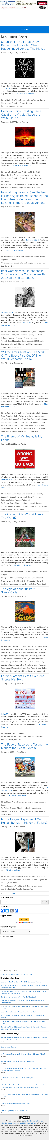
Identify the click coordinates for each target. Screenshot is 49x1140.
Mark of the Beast (19, 419)
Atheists (14, 736)
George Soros (9, 503)
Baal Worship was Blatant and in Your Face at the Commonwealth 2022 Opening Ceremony (23, 274)
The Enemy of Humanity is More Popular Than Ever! (18, 997)
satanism (19, 106)
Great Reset (28, 425)
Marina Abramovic (15, 506)
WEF (3, 432)
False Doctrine (31, 413)
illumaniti (40, 581)
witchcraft (20, 509)
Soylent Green (10, 266)
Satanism (15, 103)
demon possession (14, 659)
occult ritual (38, 344)
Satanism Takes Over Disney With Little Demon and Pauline (21, 982)
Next (15, 893)
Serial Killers (12, 883)
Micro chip (19, 428)
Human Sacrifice (31, 880)
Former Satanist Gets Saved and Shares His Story (22, 677)
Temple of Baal (16, 347)
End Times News (18, 100)
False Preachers (7, 416)
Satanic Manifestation (29, 652)
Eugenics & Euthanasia (15, 880)
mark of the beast (7, 428)
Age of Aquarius (9, 656)
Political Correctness (34, 497)
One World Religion (34, 419)
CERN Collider (35, 172)
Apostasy (15, 332)
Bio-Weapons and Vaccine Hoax (16, 877)
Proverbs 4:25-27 (7, 480)
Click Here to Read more (25, 94)
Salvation (9, 740)
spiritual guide (19, 671)
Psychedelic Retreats (37, 665)
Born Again (22, 736)
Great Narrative (17, 425)
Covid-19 (18, 886)
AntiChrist (7, 100)
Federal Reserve (10, 808)
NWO (30, 584)
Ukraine (4, 509)
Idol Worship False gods (10, 335)
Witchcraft (5, 181)
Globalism (19, 503)
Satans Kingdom (26, 103)
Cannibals (16, 257)
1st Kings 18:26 (7, 312)
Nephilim (22, 187)
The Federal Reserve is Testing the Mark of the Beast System (24, 746)
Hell (6, 187)
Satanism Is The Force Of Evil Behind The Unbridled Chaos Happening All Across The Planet (23, 45)
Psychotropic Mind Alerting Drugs (13, 668)
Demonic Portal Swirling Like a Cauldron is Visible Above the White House (21, 114)
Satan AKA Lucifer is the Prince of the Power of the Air (19, 1012)
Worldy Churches (39, 422)
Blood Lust (8, 257)
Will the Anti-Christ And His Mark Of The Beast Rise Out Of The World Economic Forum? (23, 355)
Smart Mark (40, 428)
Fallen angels (33, 184)
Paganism (5, 260)
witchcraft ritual (39, 671)
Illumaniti (39, 494)
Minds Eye (26, 659)
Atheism (7, 736)
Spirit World (36, 187)
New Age (38, 649)
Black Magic (16, 494)
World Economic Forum (14, 432)
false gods (13, 344)
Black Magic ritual (14, 341)
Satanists (32, 506)
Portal (29, 187)
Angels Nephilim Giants (12, 172)
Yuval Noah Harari (31, 432)
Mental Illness (39, 257)
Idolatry (31, 344)
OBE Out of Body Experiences (31, 662)
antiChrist (7, 184)
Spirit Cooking (42, 506)
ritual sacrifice (27, 889)
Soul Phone (31, 668)
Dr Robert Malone (29, 886)
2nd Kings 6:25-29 (32, 240)
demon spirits (22, 184)
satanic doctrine (9, 106)
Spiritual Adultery (7, 671)
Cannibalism (8, 263)
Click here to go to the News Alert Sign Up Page (16, 974)
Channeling (5, 175)
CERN (14, 184)
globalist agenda (29, 503)
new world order (29, 428)
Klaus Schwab (39, 425)
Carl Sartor (31, 736)
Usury (8, 814)
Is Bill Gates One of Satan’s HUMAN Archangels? (17, 1078)
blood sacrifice (9, 886)
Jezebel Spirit (6, 497)
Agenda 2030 (8, 578)
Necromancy (29, 175)
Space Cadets (41, 668)
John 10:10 (5, 88)
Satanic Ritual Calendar (9, 1047)
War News (12, 509)
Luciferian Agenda (32, 100)
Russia (25, 506)
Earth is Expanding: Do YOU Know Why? (14, 1111)
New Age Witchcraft (12, 662)
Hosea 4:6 (27, 323)
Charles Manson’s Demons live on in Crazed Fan (17, 1103)
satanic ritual (5, 347)
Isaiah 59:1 (5, 714)
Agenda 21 (18, 578)
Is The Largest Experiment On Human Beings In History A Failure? (24, 820)
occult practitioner (7, 665)
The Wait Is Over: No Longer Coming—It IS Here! (17, 1061)
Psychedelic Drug (21, 665)
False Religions (39, 332)
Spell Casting (38, 178)
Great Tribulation (30, 581)
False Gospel (42, 413)
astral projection (22, 656)
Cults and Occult (27, 646)
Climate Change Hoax (22, 263)
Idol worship (22, 344)
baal (5, 341)
